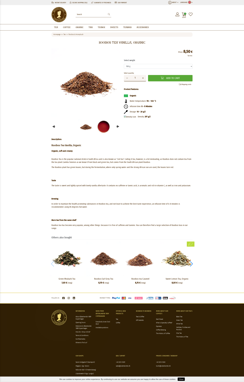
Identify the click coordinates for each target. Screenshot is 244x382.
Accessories (143, 27)
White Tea (179, 324)
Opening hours (80, 322)
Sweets (114, 27)
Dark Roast (159, 319)
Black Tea (179, 317)
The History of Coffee (163, 333)
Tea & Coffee (140, 317)
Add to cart (173, 78)
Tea (56, 27)
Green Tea (179, 320)
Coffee (67, 27)
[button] (118, 126)
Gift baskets (140, 320)
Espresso (159, 326)
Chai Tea (179, 333)
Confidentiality (80, 339)
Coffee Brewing (161, 330)
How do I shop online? (83, 332)
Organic (79, 27)
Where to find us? (81, 342)
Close (181, 379)
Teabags (127, 27)
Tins (90, 27)
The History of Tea (182, 337)
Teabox (101, 27)
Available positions (102, 327)
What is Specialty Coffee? (164, 323)
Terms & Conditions (82, 335)
